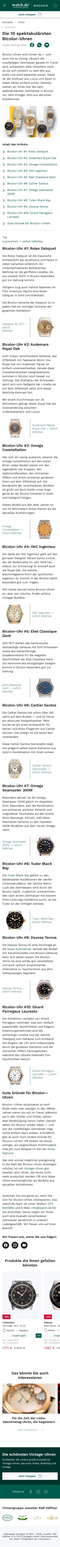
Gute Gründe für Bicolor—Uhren (28, 223)
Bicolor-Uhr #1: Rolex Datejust (27, 151)
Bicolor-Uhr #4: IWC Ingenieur (27, 170)
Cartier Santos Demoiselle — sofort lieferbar (42, 769)
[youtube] (24, 1245)
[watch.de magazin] (30, 5)
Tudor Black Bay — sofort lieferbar (44, 920)
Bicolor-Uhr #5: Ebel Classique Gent (31, 177)
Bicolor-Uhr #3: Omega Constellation (32, 164)
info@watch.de (41, 1207)
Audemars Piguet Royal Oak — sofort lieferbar (45, 428)
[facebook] (5, 1245)
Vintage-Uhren (34, 1168)
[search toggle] (55, 5)
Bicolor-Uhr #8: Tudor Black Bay (28, 200)
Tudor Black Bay (18, 875)
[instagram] (15, 1245)
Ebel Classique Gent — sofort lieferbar (11, 688)
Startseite (7, 22)
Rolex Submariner (19, 949)
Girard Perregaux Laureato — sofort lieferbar (44, 1074)
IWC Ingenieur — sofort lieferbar (43, 614)
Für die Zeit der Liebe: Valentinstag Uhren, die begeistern (29, 1420)
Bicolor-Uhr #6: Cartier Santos (27, 183)
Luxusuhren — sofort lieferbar (22, 241)
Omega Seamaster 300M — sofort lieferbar (14, 845)
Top (4, 237)
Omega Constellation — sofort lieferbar (12, 530)
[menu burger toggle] (4, 5)
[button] (14, 45)
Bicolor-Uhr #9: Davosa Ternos (27, 206)
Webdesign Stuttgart (14, 1534)
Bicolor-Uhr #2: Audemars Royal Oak (31, 158)
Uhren (21, 22)
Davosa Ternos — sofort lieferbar (13, 990)
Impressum (45, 1539)
